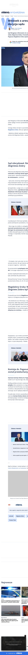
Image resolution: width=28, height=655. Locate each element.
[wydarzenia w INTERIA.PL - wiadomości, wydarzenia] (17, 12)
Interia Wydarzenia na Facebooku (17, 468)
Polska (12, 16)
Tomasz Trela (12, 520)
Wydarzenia (7, 16)
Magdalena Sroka (13, 130)
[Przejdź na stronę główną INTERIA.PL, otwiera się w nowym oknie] (6, 12)
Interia (2, 16)
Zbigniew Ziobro (20, 516)
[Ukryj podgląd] (25, 635)
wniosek (11, 516)
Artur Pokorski (18, 28)
